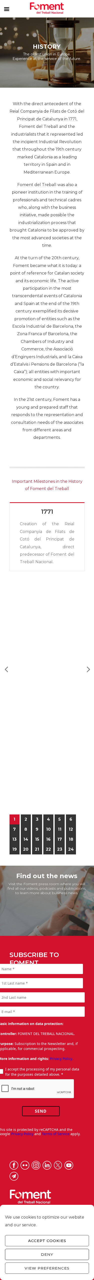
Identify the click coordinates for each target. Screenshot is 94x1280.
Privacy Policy (22, 1133)
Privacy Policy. (61, 1058)
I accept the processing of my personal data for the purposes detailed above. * (42, 1072)
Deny (47, 1254)
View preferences (47, 1268)
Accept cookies (47, 1240)
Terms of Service (55, 1133)
